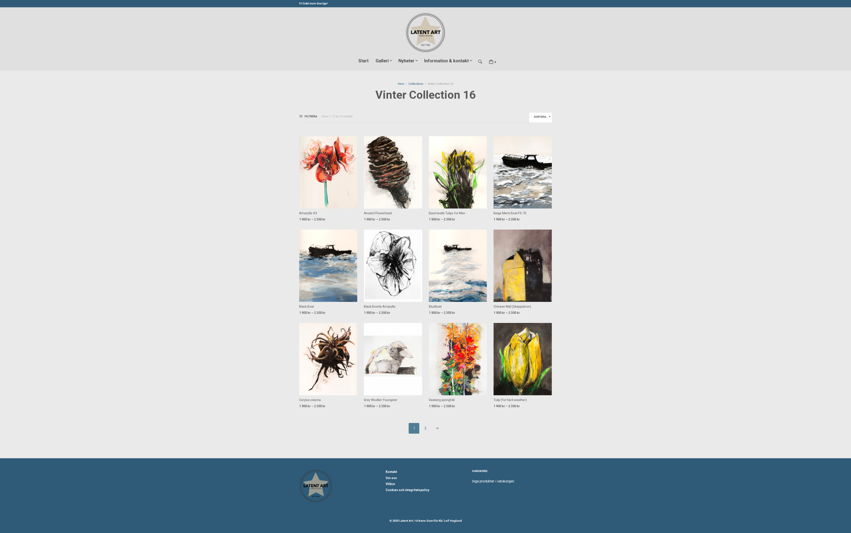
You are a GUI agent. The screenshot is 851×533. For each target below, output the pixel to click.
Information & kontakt (446, 60)
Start (363, 60)
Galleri (382, 60)
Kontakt (391, 472)
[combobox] (540, 118)
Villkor (390, 484)
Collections (415, 83)
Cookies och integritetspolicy (407, 490)
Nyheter (406, 60)
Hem (401, 83)
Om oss (391, 478)
